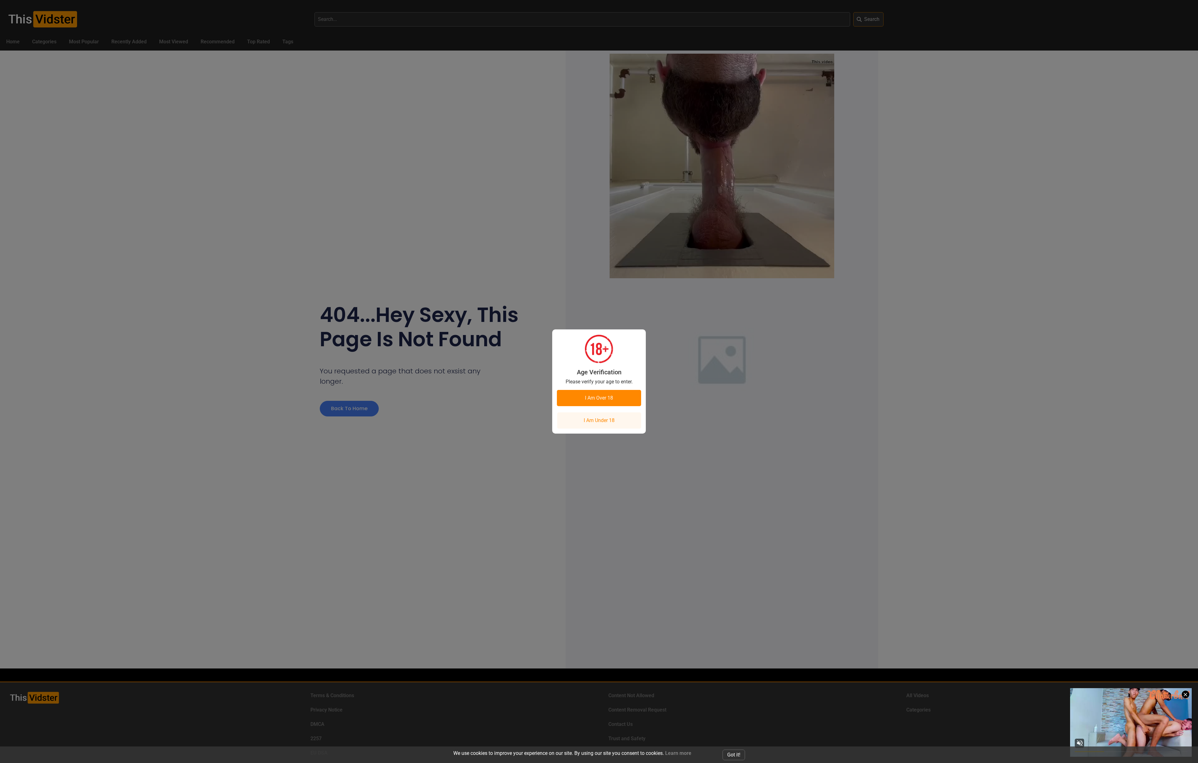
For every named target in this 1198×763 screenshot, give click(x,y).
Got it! (733, 755)
